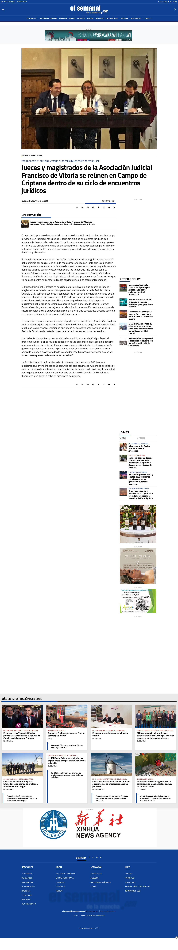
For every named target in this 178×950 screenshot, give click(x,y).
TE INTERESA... (27, 874)
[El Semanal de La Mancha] (89, 9)
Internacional (28, 887)
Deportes (25, 899)
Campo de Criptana (65, 878)
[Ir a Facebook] (168, 2)
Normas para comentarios (137, 887)
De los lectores (8, 2)
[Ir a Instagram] (173, 2)
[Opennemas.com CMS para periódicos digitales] (89, 928)
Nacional (25, 891)
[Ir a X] (171, 2)
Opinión (128, 874)
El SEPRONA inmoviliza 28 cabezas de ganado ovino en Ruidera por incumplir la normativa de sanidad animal (140, 328)
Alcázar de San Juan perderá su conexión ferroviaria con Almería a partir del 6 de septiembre (140, 342)
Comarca (60, 882)
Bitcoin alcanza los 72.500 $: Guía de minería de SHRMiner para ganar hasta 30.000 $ (140, 303)
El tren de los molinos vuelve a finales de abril (110, 734)
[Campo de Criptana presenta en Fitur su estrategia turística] (67, 716)
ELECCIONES (26, 895)
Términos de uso (132, 891)
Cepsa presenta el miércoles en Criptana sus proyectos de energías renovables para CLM (111, 784)
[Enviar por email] (77, 207)
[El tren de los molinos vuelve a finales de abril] (111, 716)
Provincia (60, 887)
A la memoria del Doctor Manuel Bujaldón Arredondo (139, 448)
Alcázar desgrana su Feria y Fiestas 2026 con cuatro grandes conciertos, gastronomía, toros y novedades (140, 479)
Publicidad (130, 882)
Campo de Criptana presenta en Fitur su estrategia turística (66, 734)
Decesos (94, 878)
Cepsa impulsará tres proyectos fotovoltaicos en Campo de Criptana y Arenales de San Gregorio (20, 784)
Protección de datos (108, 911)
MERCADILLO (26, 878)
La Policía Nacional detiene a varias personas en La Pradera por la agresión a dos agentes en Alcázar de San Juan (140, 462)
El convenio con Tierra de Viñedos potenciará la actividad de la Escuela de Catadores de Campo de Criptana (21, 735)
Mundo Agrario (28, 904)
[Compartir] (88, 207)
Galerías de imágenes (100, 882)
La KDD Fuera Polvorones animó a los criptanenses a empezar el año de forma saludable (67, 760)
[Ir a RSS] (176, 2)
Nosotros (129, 878)
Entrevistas (96, 874)
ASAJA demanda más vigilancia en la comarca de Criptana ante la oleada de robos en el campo (154, 784)
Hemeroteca (22, 2)
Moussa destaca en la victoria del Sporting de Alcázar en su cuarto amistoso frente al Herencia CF (138, 289)
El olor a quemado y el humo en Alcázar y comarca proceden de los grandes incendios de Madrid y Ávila (140, 494)
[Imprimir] (82, 207)
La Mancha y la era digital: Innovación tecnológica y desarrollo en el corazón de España (140, 315)
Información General (31, 155)
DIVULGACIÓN (27, 882)
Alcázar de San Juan (65, 874)
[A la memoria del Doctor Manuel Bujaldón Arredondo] (123, 447)
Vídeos (93, 887)
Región (59, 891)
